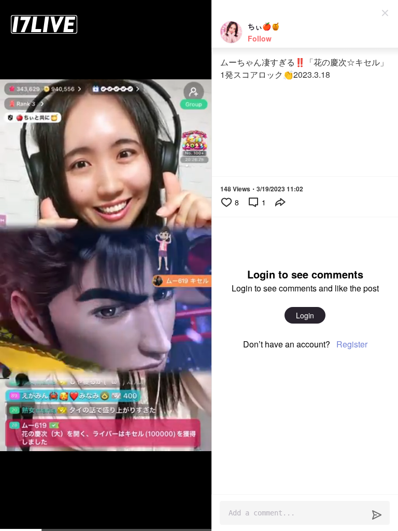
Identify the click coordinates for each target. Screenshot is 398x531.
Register (351, 344)
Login (305, 315)
